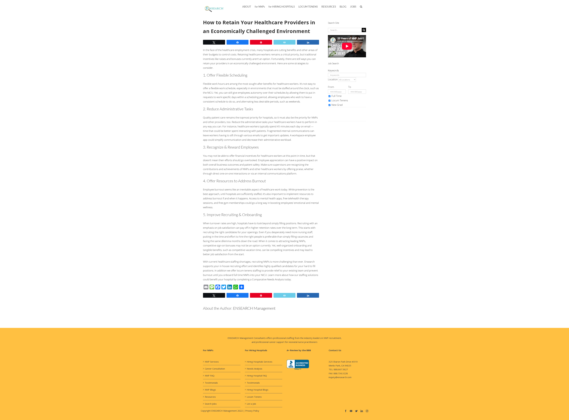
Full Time (336, 96)
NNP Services (212, 361)
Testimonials (211, 382)
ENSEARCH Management (254, 308)
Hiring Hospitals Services (259, 361)
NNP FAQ (209, 375)
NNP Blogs (210, 389)
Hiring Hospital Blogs (257, 389)
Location (333, 79)
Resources (210, 396)
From (331, 87)
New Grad (337, 104)
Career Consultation (215, 368)
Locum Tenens (339, 100)
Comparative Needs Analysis (268, 279)
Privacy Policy (252, 410)
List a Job (251, 403)
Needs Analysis (254, 368)
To (349, 87)
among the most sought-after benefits (250, 83)
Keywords (333, 70)
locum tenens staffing (249, 270)
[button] (361, 6)
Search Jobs (211, 403)
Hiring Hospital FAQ (257, 375)
